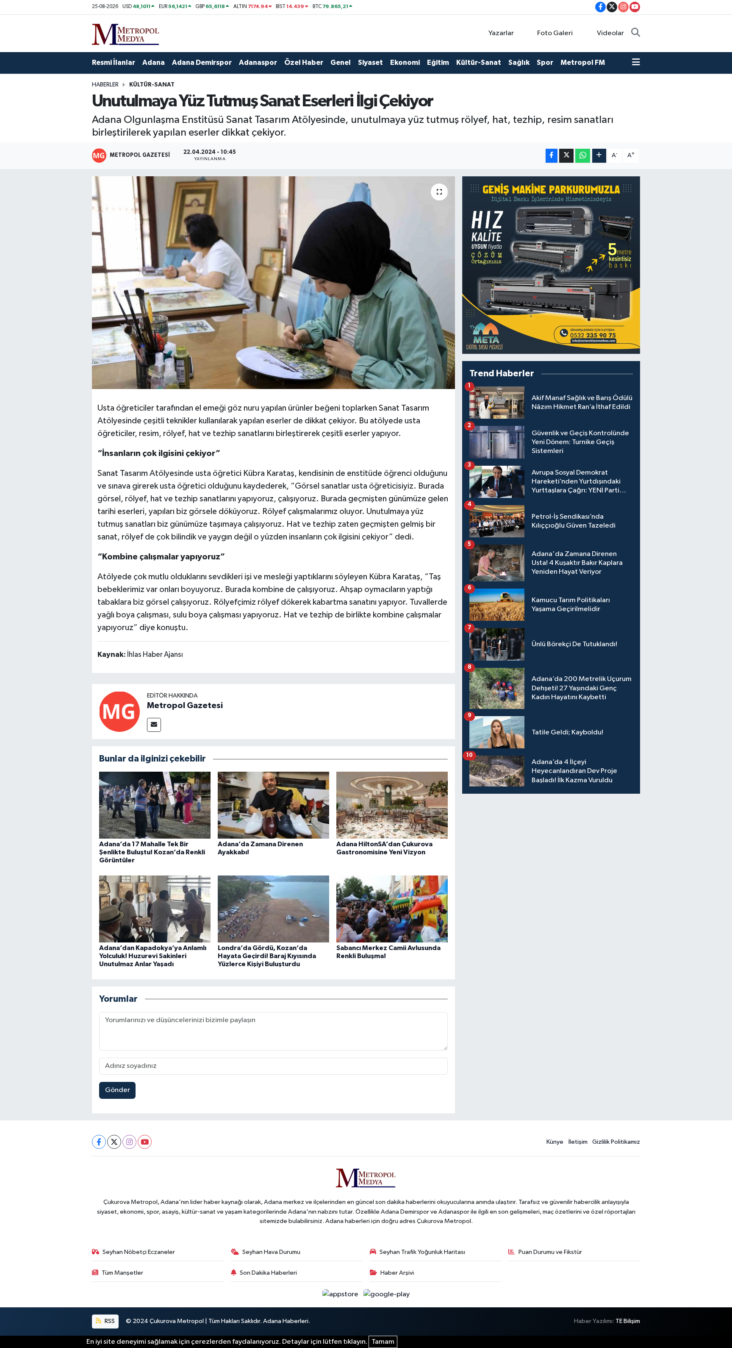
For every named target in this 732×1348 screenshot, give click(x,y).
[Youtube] (145, 1142)
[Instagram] (129, 1142)
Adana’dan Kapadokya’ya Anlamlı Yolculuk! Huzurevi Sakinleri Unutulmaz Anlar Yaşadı (152, 956)
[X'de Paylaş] (566, 156)
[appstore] (341, 1294)
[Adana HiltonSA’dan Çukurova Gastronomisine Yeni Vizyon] (392, 805)
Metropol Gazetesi (185, 705)
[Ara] (635, 33)
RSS (109, 1321)
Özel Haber (303, 62)
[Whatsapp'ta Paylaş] (582, 156)
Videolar (610, 33)
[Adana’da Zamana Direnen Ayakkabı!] (273, 805)
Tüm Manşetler (122, 1273)
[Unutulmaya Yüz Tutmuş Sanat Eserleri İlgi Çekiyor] (273, 282)
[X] (114, 1142)
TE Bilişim (628, 1321)
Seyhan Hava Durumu (271, 1252)
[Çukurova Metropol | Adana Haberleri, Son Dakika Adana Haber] (126, 33)
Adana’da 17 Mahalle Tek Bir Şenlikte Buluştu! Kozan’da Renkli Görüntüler (152, 852)
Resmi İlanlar (113, 62)
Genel (340, 62)
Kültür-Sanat (478, 62)
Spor (545, 62)
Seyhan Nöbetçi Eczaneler (139, 1252)
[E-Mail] (154, 725)
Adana (153, 62)
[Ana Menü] (636, 62)
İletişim (578, 1142)
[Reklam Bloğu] (551, 265)
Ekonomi (405, 62)
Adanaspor (258, 62)
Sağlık (519, 62)
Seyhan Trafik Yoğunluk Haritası (422, 1252)
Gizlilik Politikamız (616, 1142)
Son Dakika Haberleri (268, 1273)
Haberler (105, 85)
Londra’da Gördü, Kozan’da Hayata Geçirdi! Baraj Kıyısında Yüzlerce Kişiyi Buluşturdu (267, 956)
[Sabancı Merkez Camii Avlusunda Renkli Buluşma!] (392, 908)
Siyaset (370, 62)
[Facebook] (99, 1142)
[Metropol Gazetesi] (119, 711)
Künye (554, 1142)
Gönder (117, 1090)
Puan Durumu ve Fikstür (550, 1252)
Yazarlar (501, 33)
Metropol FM (582, 62)
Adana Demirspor (202, 62)
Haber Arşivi (397, 1273)
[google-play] (387, 1294)
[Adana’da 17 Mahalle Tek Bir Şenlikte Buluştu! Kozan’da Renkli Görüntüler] (155, 805)
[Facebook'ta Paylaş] (551, 156)
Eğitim (438, 62)
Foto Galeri (555, 33)
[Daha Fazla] (599, 156)
